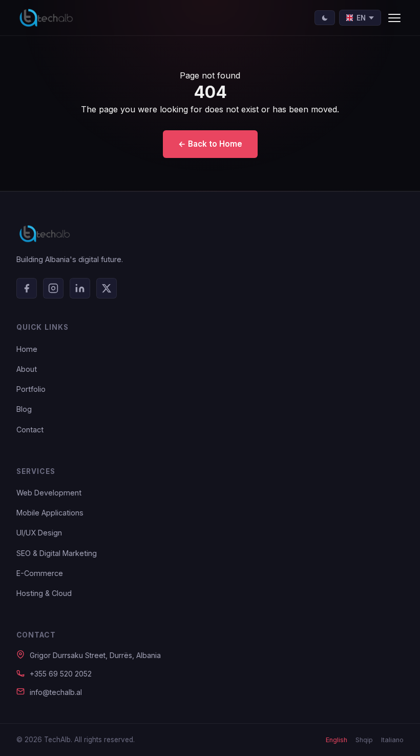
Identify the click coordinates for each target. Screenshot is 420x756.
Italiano (392, 740)
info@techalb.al (56, 692)
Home (26, 349)
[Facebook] (26, 288)
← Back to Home (210, 144)
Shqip (364, 740)
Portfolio (31, 389)
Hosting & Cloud (44, 593)
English (336, 740)
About (26, 369)
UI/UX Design (39, 532)
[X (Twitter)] (106, 288)
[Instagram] (53, 288)
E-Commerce (39, 573)
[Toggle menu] (394, 18)
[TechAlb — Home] (45, 18)
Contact (30, 429)
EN (361, 18)
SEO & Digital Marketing (56, 553)
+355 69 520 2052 (61, 673)
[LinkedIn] (80, 288)
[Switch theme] (324, 17)
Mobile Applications (49, 512)
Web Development (48, 492)
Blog (24, 409)
